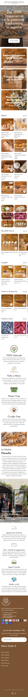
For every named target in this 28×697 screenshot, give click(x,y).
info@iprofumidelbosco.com (9, 616)
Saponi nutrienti (4, 665)
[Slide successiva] (25, 245)
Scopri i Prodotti (14, 41)
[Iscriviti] (24, 639)
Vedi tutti (25, 115)
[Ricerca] (5, 7)
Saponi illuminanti (5, 663)
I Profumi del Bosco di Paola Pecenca (15, 690)
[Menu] (2, 7)
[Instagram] (15, 693)
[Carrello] (26, 7)
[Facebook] (13, 693)
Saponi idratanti (5, 660)
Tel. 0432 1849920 (7, 614)
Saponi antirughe (5, 652)
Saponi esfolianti (5, 657)
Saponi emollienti (5, 655)
